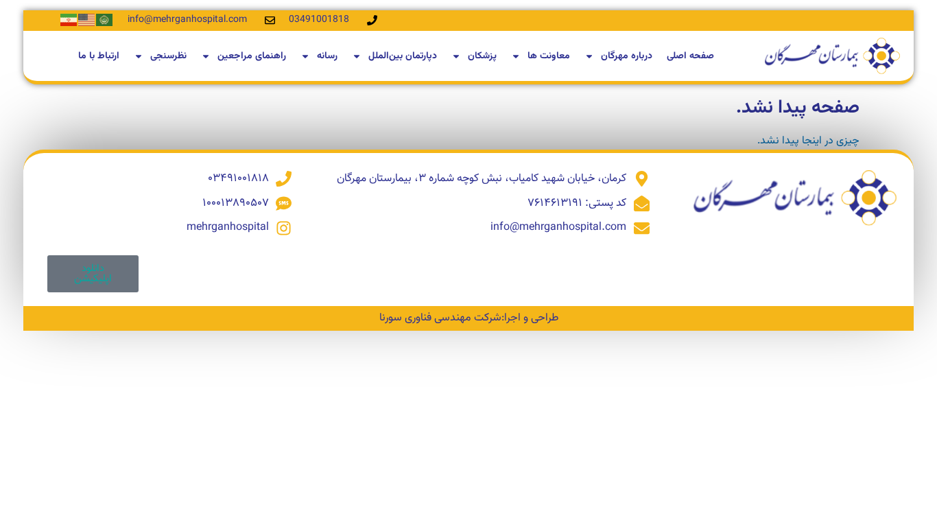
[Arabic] (105, 20)
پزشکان (482, 56)
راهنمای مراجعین (251, 56)
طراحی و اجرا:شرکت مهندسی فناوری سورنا (468, 318)
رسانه (327, 56)
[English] (87, 20)
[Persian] (69, 20)
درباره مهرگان (626, 56)
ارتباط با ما (98, 56)
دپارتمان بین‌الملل (402, 56)
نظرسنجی (168, 56)
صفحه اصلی (690, 56)
